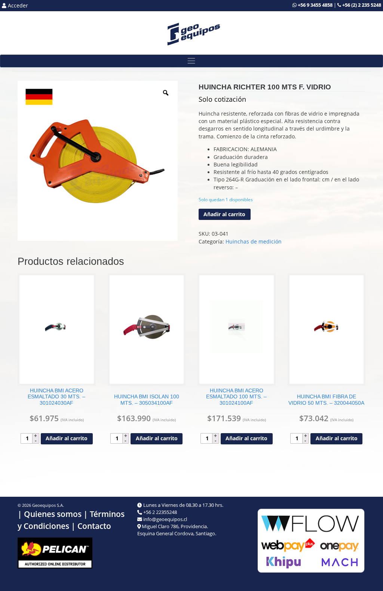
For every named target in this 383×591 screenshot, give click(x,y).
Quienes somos (53, 514)
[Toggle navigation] (191, 61)
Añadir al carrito (224, 214)
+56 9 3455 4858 (315, 5)
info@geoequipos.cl (165, 519)
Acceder (17, 5)
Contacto (94, 526)
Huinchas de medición (254, 241)
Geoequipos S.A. (48, 505)
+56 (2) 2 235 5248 (361, 5)
